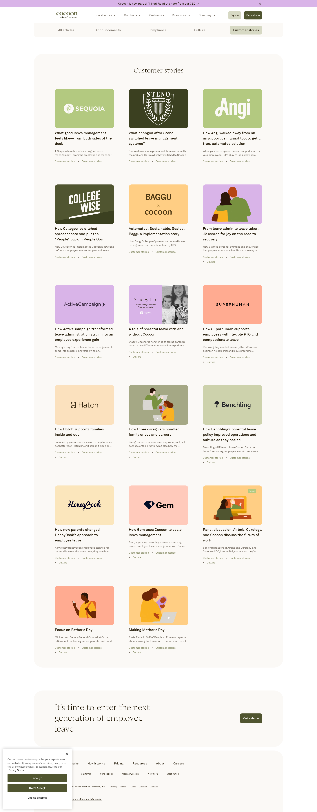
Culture (199, 30)
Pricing (118, 763)
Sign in (235, 15)
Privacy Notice (16, 770)
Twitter (154, 786)
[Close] (67, 754)
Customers (156, 15)
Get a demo (253, 15)
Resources (140, 763)
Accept (37, 778)
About (160, 763)
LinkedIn (143, 786)
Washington (173, 773)
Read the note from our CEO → (178, 3)
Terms (123, 786)
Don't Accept (37, 788)
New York (153, 773)
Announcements (108, 30)
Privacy (113, 786)
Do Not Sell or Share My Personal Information (78, 799)
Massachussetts (130, 773)
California (86, 773)
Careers (178, 763)
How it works (96, 763)
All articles (66, 30)
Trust (133, 786)
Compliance (157, 30)
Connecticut (106, 773)
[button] (105, 15)
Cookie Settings (37, 798)
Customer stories (246, 30)
